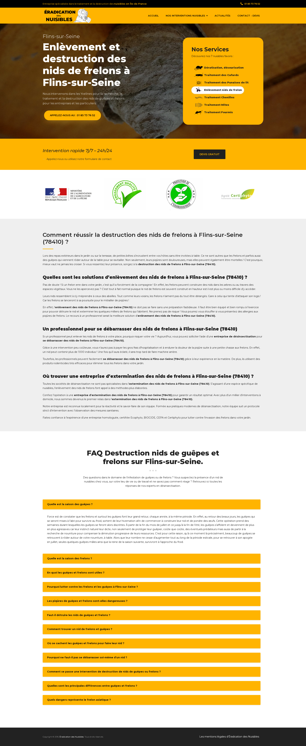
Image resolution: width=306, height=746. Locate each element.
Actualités (222, 15)
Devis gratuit (210, 154)
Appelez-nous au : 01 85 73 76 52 (72, 115)
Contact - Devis (248, 15)
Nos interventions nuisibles (185, 15)
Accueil (153, 15)
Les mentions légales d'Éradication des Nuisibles (229, 736)
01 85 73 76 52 (252, 3)
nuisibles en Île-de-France (130, 3)
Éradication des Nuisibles (72, 737)
